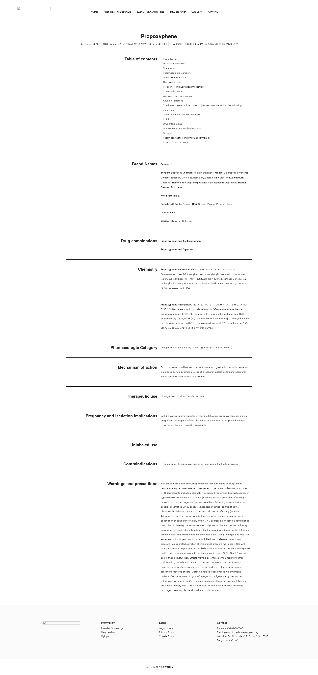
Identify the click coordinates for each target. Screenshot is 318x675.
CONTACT (214, 11)
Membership (108, 632)
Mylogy (105, 636)
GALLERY (197, 11)
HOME (94, 11)
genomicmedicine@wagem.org (241, 632)
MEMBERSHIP (178, 11)
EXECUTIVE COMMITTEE (150, 11)
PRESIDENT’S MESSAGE (117, 11)
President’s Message (112, 628)
